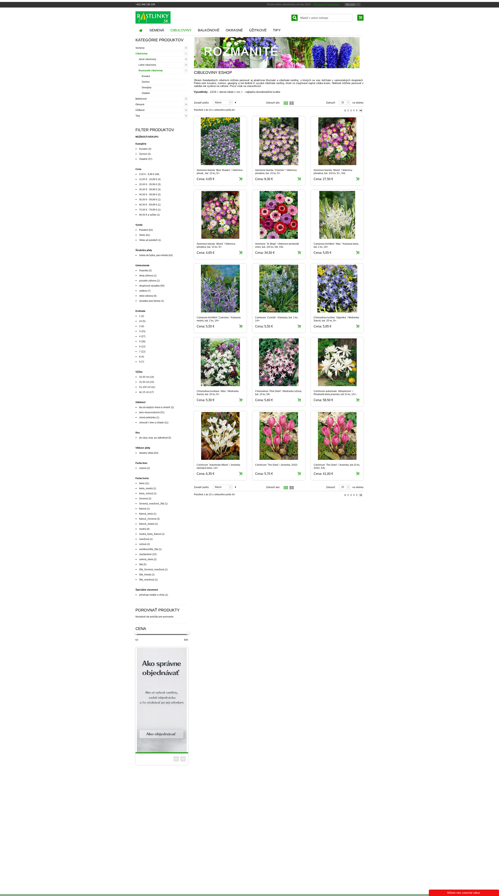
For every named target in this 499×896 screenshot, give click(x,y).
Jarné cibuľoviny (147, 59)
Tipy (137, 115)
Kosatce (146, 76)
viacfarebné (145, 554)
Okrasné (139, 104)
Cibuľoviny (141, 53)
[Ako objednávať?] (162, 700)
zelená (142, 468)
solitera (143, 290)
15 (342, 102)
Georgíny (146, 87)
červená (143, 498)
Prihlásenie (319, 4)
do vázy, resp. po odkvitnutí (153, 437)
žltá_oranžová (146, 579)
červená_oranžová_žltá (151, 503)
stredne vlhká (146, 453)
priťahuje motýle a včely (152, 595)
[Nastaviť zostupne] (235, 102)
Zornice (146, 81)
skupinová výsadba (149, 285)
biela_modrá (146, 488)
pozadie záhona (147, 280)
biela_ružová (146, 493)
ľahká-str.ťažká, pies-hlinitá (153, 255)
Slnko (142, 235)
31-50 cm (144, 382)
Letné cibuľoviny (147, 65)
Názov (218, 102)
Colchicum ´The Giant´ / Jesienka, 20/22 (276, 464)
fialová (142, 508)
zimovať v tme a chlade (151, 422)
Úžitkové (140, 110)
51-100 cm (144, 387)
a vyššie (147, 214)
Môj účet (350, 4)
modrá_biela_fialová (150, 534)
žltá (141, 564)
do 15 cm (144, 392)
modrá (142, 529)
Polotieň (143, 230)
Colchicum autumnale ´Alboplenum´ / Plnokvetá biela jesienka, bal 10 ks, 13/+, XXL (335, 394)
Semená (139, 48)
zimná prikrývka (147, 417)
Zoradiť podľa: (201, 102)
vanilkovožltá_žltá (148, 549)
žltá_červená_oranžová (151, 569)
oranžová (144, 539)
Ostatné (146, 93)
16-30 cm (144, 377)
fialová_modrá (146, 524)
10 (140, 321)
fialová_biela (146, 513)
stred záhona (146, 296)
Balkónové (141, 98)
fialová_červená (147, 518)
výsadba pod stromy (150, 301)
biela (141, 483)
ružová (142, 544)
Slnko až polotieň (148, 240)
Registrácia (333, 4)
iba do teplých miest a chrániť (154, 407)
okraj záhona (146, 275)
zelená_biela (146, 559)
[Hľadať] (294, 18)
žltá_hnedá (145, 574)
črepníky (143, 270)
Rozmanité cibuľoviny (151, 70)
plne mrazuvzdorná (149, 412)
